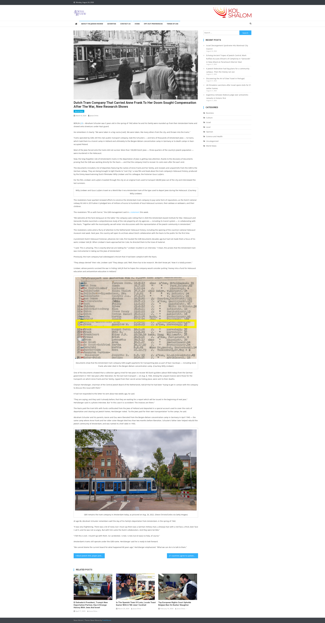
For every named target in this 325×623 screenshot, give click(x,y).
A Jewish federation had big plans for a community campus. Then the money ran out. (227, 70)
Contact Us (125, 24)
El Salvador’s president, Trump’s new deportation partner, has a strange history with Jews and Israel (91, 605)
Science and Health (214, 136)
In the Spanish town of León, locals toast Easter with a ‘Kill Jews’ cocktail (136, 603)
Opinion (209, 132)
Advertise (111, 24)
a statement (134, 212)
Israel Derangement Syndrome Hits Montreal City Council (227, 47)
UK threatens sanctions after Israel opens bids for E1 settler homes (228, 87)
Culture (209, 117)
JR (82, 123)
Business (210, 113)
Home (137, 24)
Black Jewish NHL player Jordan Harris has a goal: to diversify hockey (91, 555)
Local (208, 127)
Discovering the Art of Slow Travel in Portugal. (225, 78)
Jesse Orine (94, 115)
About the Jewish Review (92, 24)
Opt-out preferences (153, 24)
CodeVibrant (106, 620)
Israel (208, 122)
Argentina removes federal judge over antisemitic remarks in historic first (227, 96)
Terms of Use (172, 24)
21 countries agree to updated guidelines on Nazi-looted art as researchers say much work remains (183, 555)
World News (79, 111)
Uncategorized (212, 141)
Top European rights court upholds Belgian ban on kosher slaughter (174, 603)
